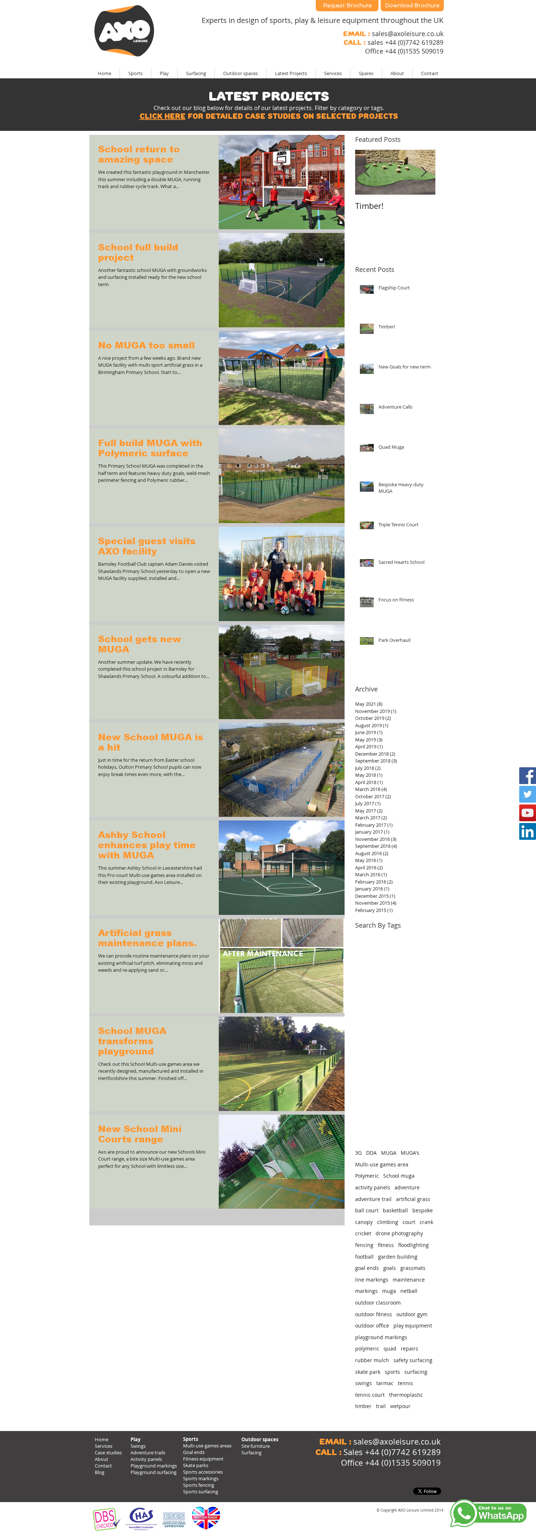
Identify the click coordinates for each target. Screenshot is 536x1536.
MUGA (388, 1152)
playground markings (381, 1337)
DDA (371, 1152)
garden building (397, 1256)
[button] (290, 73)
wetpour (400, 1406)
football (364, 1256)
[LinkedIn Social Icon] (527, 831)
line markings (371, 1279)
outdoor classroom (378, 1302)
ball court (366, 1210)
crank (426, 1222)
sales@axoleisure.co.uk (407, 33)
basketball (395, 1210)
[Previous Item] (367, 172)
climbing (387, 1222)
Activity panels (146, 1459)
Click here (163, 116)
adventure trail (373, 1199)
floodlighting (413, 1244)
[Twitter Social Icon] (527, 794)
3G (358, 1152)
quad (390, 1348)
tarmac (384, 1383)
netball (408, 1290)
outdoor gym (411, 1314)
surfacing (415, 1371)
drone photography (399, 1233)
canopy (364, 1222)
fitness (386, 1244)
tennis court (370, 1394)
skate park (367, 1371)
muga (389, 1290)
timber (363, 1406)
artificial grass (413, 1199)
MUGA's (410, 1152)
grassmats (413, 1267)
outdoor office (372, 1325)
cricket (363, 1233)
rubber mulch (372, 1360)
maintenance (409, 1279)
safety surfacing (412, 1360)
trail (381, 1406)
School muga (399, 1175)
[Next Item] (423, 172)
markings (366, 1290)
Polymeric (367, 1175)
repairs (409, 1348)
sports (392, 1371)
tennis (405, 1383)
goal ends (367, 1267)
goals (389, 1267)
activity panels (372, 1187)
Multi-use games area (381, 1164)
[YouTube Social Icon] (527, 812)
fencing (364, 1244)
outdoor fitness (373, 1314)
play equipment (412, 1325)
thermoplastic (406, 1394)
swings (363, 1383)
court (409, 1222)
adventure (407, 1187)
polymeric (367, 1348)
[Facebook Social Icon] (527, 775)
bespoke (422, 1210)
